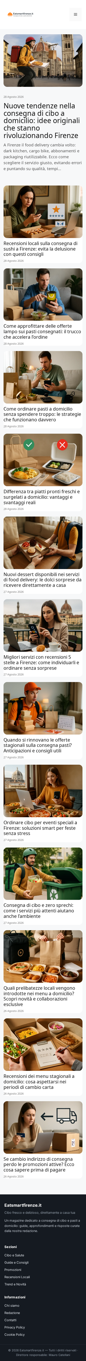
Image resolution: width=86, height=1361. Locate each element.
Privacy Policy (14, 1327)
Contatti (10, 1320)
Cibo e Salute (14, 1255)
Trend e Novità (15, 1284)
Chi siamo (11, 1306)
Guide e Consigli (16, 1263)
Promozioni (12, 1270)
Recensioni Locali (17, 1277)
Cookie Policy (14, 1335)
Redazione (12, 1313)
